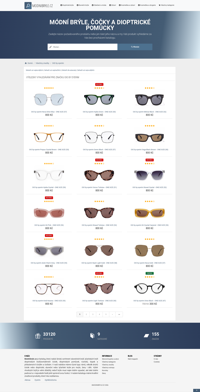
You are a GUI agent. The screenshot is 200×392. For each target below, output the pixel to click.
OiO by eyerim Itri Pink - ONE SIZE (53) (49, 225)
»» (119, 314)
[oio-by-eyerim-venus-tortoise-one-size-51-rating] (99, 163)
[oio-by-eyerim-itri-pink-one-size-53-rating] (49, 201)
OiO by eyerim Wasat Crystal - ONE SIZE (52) (150, 187)
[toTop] (196, 390)
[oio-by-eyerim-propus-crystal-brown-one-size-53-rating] (49, 126)
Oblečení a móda (100, 5)
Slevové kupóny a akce (110, 359)
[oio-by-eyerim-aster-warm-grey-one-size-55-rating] (49, 239)
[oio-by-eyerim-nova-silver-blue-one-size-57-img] (49, 99)
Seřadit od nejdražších (52, 70)
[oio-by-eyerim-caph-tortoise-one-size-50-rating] (99, 277)
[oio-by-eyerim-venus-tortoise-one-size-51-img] (99, 175)
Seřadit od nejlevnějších (34, 70)
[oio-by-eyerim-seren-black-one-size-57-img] (99, 137)
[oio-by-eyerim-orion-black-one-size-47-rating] (149, 277)
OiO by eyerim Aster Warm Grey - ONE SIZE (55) (49, 263)
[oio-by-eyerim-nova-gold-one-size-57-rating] (149, 239)
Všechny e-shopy (108, 368)
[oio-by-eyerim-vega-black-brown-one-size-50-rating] (149, 126)
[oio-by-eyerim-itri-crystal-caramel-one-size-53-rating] (149, 201)
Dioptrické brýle (68, 5)
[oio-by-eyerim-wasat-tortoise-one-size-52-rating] (99, 201)
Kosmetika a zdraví (128, 5)
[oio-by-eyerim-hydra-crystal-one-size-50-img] (49, 175)
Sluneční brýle (84, 5)
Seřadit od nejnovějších (85, 70)
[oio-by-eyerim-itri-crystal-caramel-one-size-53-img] (149, 213)
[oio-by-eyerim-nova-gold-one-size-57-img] (149, 250)
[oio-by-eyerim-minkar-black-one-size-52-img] (149, 99)
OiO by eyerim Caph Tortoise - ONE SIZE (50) (99, 301)
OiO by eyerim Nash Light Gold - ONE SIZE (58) (99, 263)
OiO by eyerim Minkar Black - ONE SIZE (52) (149, 112)
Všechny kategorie (167, 5)
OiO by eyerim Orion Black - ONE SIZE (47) (149, 301)
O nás (156, 359)
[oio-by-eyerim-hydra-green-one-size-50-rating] (99, 88)
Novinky (105, 370)
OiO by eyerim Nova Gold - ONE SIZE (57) (149, 263)
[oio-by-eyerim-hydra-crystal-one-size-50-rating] (49, 163)
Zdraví (113, 5)
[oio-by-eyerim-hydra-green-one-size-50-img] (99, 99)
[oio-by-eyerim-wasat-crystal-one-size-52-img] (149, 175)
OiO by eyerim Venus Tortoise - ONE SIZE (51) (99, 187)
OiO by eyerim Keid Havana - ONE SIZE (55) (49, 301)
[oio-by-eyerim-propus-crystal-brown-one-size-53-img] (49, 137)
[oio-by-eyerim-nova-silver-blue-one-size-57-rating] (49, 88)
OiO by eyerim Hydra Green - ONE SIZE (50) (99, 112)
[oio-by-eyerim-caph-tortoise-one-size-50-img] (99, 288)
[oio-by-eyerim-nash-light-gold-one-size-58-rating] (99, 239)
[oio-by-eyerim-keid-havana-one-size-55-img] (49, 288)
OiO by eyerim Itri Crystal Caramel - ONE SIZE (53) (150, 225)
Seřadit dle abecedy (69, 70)
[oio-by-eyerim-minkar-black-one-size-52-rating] (149, 88)
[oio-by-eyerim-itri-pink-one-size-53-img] (49, 213)
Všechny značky (108, 365)
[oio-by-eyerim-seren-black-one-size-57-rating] (99, 126)
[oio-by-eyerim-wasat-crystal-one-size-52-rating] (149, 163)
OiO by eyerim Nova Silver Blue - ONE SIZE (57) (49, 112)
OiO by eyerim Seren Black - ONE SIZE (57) (99, 150)
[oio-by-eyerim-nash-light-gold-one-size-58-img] (99, 250)
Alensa (27, 380)
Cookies (157, 362)
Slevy (104, 373)
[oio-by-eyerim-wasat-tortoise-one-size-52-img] (99, 213)
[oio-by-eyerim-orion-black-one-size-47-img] (149, 288)
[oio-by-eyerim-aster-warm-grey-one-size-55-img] (49, 250)
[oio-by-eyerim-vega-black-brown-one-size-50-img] (149, 137)
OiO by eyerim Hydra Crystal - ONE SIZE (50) (49, 187)
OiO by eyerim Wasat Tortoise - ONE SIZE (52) (99, 225)
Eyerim (37, 380)
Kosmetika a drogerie (148, 5)
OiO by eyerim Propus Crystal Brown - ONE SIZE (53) (49, 150)
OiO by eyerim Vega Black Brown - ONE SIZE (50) (149, 150)
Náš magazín (133, 359)
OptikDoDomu (51, 380)
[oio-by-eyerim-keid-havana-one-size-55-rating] (49, 277)
